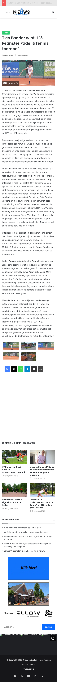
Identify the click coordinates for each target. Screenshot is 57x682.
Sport (6, 33)
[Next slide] (53, 613)
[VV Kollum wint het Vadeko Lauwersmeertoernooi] (14, 457)
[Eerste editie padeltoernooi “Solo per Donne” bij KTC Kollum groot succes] (42, 490)
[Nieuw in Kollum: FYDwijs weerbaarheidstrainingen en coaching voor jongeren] (42, 457)
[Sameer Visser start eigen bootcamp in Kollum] (14, 490)
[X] (14, 369)
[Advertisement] (29, 24)
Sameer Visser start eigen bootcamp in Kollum (12, 502)
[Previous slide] (4, 613)
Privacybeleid (28, 669)
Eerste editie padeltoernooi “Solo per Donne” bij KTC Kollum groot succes (42, 503)
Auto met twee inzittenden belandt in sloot (22, 528)
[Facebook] (7, 369)
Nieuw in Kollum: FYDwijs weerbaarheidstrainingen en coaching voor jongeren (42, 471)
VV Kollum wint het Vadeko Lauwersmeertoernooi (25, 532)
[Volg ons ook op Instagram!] (52, 638)
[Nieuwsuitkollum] (21, 12)
